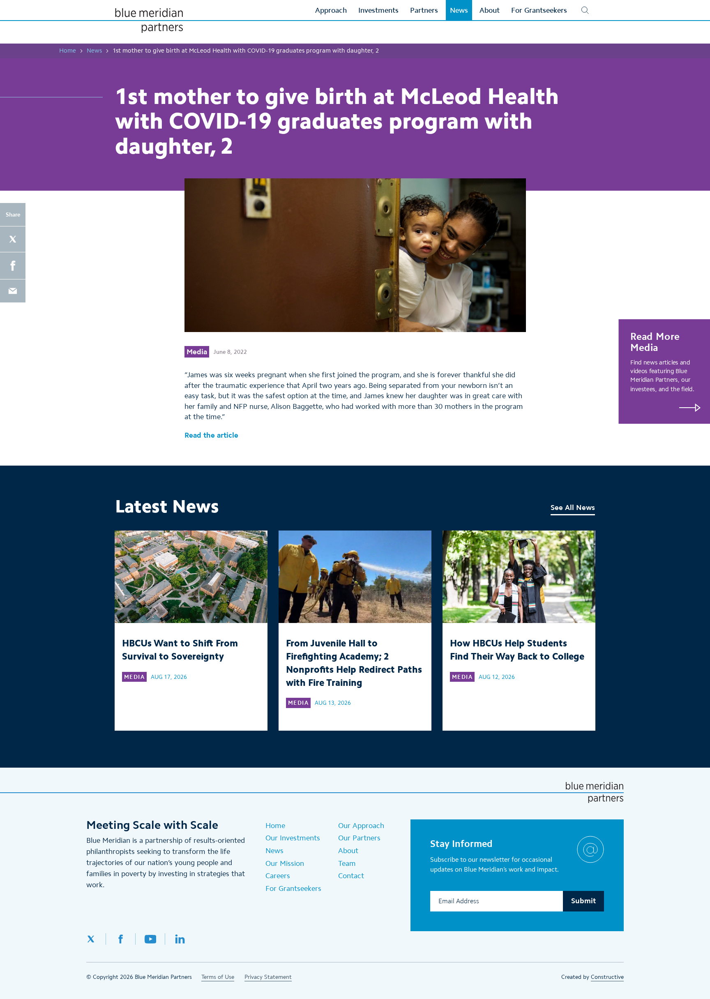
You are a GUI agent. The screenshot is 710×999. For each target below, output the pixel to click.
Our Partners (359, 837)
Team (347, 863)
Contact (351, 875)
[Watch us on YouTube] (150, 939)
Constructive (607, 977)
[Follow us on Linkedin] (180, 939)
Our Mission (284, 863)
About (348, 850)
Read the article (211, 435)
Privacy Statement (268, 977)
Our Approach (361, 825)
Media (197, 351)
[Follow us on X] (96, 939)
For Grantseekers (293, 888)
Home (67, 50)
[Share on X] (12, 239)
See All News (573, 507)
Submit (583, 900)
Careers (277, 875)
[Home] (149, 20)
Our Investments (292, 837)
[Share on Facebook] (12, 265)
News (94, 50)
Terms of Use (217, 977)
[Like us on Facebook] (121, 939)
